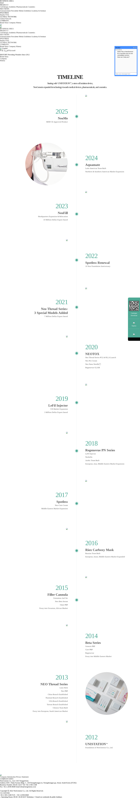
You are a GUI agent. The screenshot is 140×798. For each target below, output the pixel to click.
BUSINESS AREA (7, 29)
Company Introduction (8, 777)
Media (21, 11)
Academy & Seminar (38, 11)
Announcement (5, 11)
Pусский (12, 50)
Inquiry (2, 15)
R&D (2, 3)
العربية (6, 50)
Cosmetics (31, 7)
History (18, 23)
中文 (2, 50)
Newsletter (15, 11)
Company (12, 23)
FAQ (7, 15)
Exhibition (27, 11)
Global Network (5, 19)
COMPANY (4, 44)
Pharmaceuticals (22, 7)
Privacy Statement (22, 777)
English (5, 48)
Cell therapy (4, 7)
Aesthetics (12, 7)
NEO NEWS (4, 35)
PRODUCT (4, 31)
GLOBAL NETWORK (8, 42)
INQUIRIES (4, 38)
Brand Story (4, 23)
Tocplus (118, 48)
